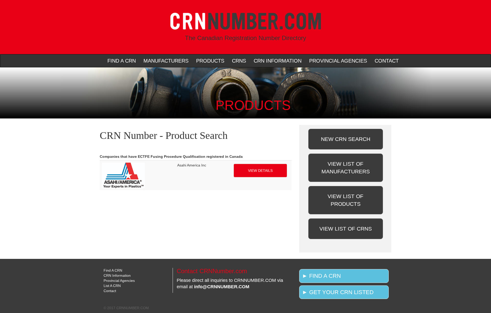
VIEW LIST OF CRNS (345, 229)
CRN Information (117, 275)
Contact (110, 291)
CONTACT (387, 61)
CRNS (239, 61)
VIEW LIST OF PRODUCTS (345, 200)
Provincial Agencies (119, 281)
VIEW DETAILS (260, 170)
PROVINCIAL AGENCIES (338, 61)
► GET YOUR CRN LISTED (338, 292)
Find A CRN (113, 270)
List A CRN (112, 286)
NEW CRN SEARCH (345, 139)
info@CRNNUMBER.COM (221, 286)
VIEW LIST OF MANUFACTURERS (345, 167)
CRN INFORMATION (278, 61)
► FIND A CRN (321, 276)
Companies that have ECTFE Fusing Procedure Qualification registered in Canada (171, 156)
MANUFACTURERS (165, 61)
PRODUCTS (210, 61)
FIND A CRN (121, 61)
